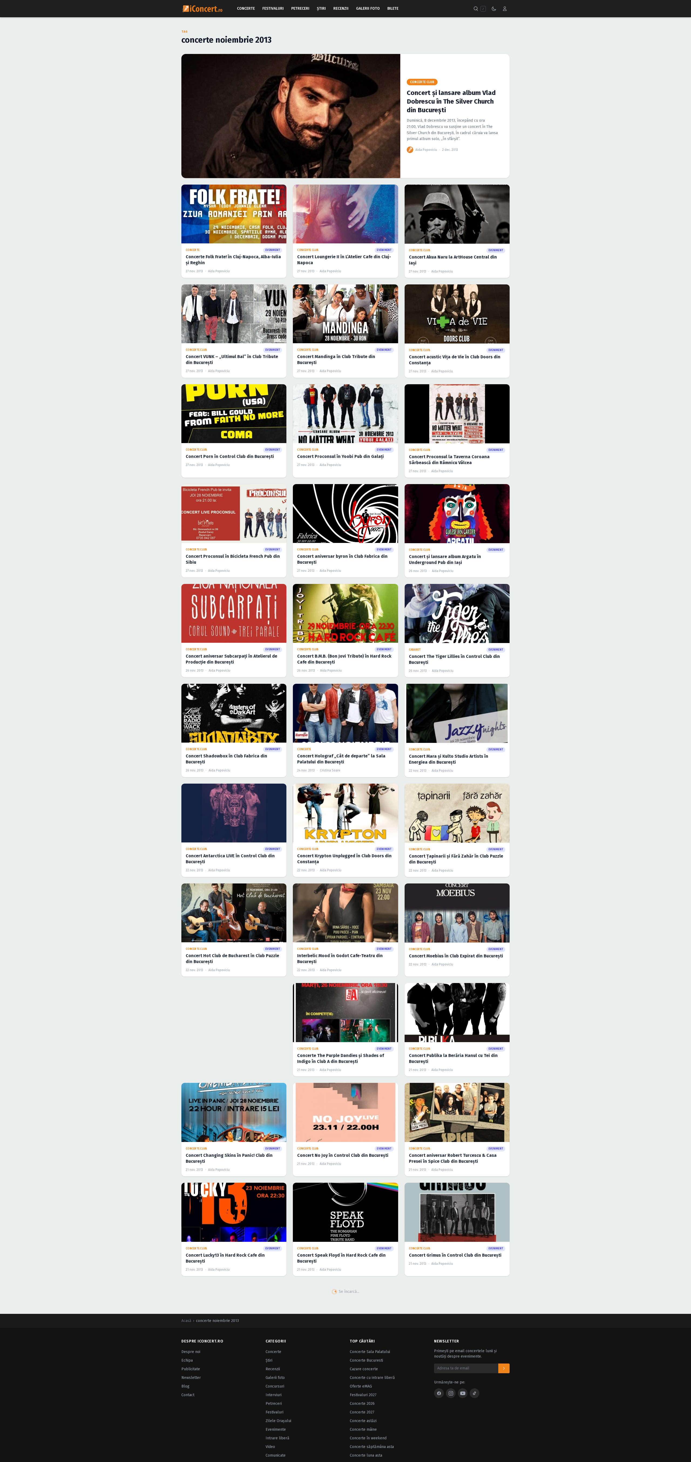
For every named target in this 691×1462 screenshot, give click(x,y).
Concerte (246, 8)
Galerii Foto (368, 8)
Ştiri (321, 8)
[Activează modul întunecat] (494, 8)
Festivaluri (273, 8)
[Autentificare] (505, 8)
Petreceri (300, 8)
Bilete (392, 8)
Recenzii (340, 8)
